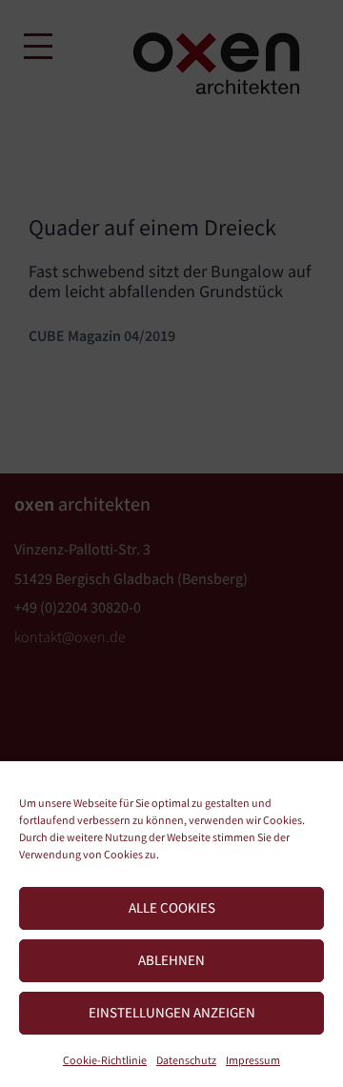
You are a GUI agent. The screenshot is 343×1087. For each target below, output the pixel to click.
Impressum (253, 1060)
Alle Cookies (172, 907)
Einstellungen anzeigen (172, 1012)
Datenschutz (186, 1060)
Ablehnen (171, 960)
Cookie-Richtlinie (105, 1060)
